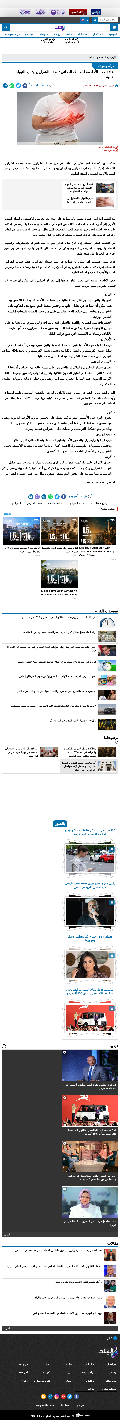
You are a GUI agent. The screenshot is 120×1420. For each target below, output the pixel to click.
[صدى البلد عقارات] (40, 12)
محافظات (90, 1380)
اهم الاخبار (98, 34)
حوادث (68, 34)
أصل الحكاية (22, 1372)
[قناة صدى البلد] (96, 12)
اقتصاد (69, 1380)
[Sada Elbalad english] (25, 12)
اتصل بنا (65, 1405)
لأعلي (110, 1338)
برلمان (25, 1380)
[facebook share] (25, 85)
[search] (6, 27)
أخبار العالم (45, 1372)
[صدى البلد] (60, 27)
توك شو (29, 34)
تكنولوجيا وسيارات (41, 1380)
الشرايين (16, 503)
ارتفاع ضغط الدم (99, 503)
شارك (33, 85)
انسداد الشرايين (34, 503)
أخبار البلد (83, 34)
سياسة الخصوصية (45, 1405)
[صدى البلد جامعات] (57, 12)
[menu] (114, 27)
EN (86, 20)
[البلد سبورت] (78, 12)
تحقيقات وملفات (109, 1389)
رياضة (57, 34)
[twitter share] (18, 85)
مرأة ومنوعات (12, 34)
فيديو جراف (111, 1380)
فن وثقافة (43, 34)
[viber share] (37, 496)
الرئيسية (113, 34)
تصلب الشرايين (77, 503)
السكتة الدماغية (56, 503)
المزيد (7, 1234)
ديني (70, 1372)
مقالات (91, 1389)
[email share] (5, 85)
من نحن (80, 1405)
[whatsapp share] (11, 85)
